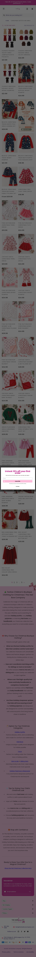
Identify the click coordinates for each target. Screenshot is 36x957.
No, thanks (17, 486)
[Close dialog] (34, 468)
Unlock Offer (17, 481)
